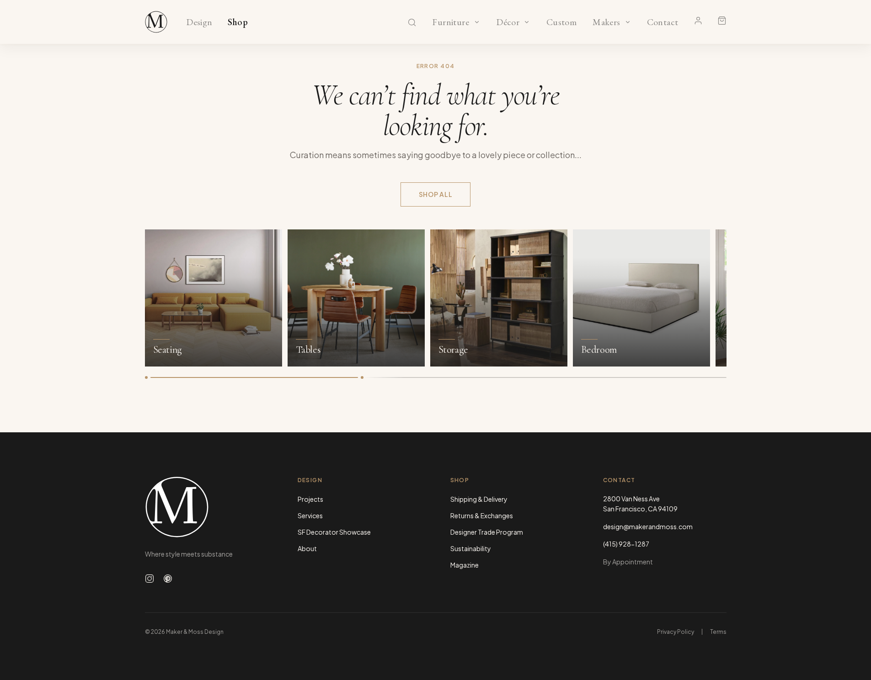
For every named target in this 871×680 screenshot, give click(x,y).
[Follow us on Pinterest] (167, 578)
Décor (508, 22)
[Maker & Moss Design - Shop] (156, 22)
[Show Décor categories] (527, 22)
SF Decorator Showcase (334, 532)
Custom (561, 22)
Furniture (450, 22)
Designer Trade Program (486, 532)
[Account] (698, 20)
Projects (310, 499)
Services (310, 515)
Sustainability (470, 548)
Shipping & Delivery (479, 499)
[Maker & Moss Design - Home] (206, 507)
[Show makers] (628, 22)
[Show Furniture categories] (477, 22)
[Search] (412, 22)
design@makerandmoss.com (648, 526)
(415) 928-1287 (626, 544)
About (307, 548)
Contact (663, 22)
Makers (606, 22)
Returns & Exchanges (481, 515)
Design (199, 22)
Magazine (464, 565)
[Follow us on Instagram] (149, 578)
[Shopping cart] (722, 20)
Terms (718, 631)
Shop (238, 22)
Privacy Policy (675, 631)
